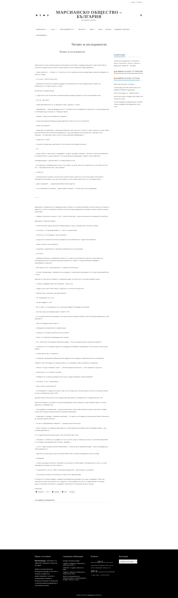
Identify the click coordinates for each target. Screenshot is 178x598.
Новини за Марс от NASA (128, 78)
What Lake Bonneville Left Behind (124, 84)
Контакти (139, 2)
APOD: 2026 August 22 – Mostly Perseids (126, 93)
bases (92, 562)
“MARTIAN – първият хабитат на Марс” (73, 568)
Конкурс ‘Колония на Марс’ (71, 561)
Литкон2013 (123, 63)
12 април (100, 572)
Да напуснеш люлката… (89, 20)
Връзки (108, 29)
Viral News (90, 595)
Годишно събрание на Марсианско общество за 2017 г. (74, 564)
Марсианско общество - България (125, 66)
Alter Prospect (109, 562)
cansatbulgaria (98, 567)
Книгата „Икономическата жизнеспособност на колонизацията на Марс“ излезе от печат (74, 577)
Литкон (130, 63)
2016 (106, 572)
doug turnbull (94, 565)
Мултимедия (41, 35)
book (99, 565)
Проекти (81, 29)
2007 (107, 565)
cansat (95, 562)
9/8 (108, 572)
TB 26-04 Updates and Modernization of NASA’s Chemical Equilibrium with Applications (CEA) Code (128, 104)
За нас (52, 29)
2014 (110, 572)
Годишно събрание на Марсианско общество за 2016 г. (74, 573)
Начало (133, 2)
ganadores (103, 565)
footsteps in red (106, 567)
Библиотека (40, 29)
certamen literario (105, 575)
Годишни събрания (121, 29)
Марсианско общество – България (89, 14)
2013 (94, 571)
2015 (103, 572)
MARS (92, 29)
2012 (100, 562)
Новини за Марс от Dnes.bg (129, 71)
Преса (100, 29)
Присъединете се (67, 29)
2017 (105, 562)
